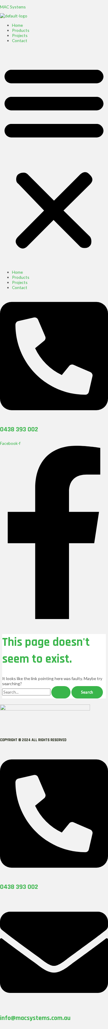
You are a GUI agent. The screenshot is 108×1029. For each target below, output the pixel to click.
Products (20, 30)
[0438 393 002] (54, 416)
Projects (20, 35)
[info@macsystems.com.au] (54, 1004)
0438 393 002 (19, 429)
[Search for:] (36, 692)
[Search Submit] (60, 692)
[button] (54, 156)
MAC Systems (13, 6)
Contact (19, 40)
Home (17, 25)
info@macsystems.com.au (35, 1018)
